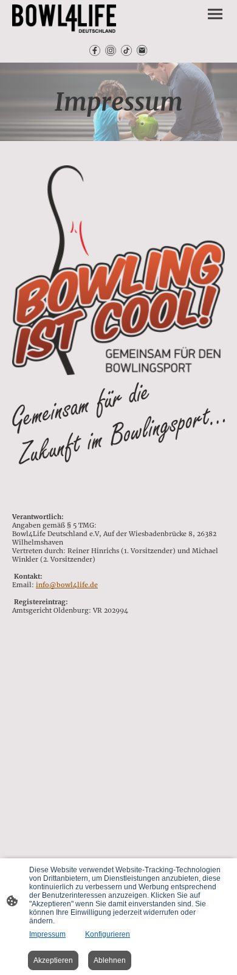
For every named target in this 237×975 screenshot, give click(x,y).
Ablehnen (110, 960)
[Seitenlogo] (64, 18)
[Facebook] (94, 50)
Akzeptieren (53, 960)
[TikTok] (126, 50)
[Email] (142, 50)
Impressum (47, 934)
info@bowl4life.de (67, 585)
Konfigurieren (107, 934)
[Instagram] (110, 50)
